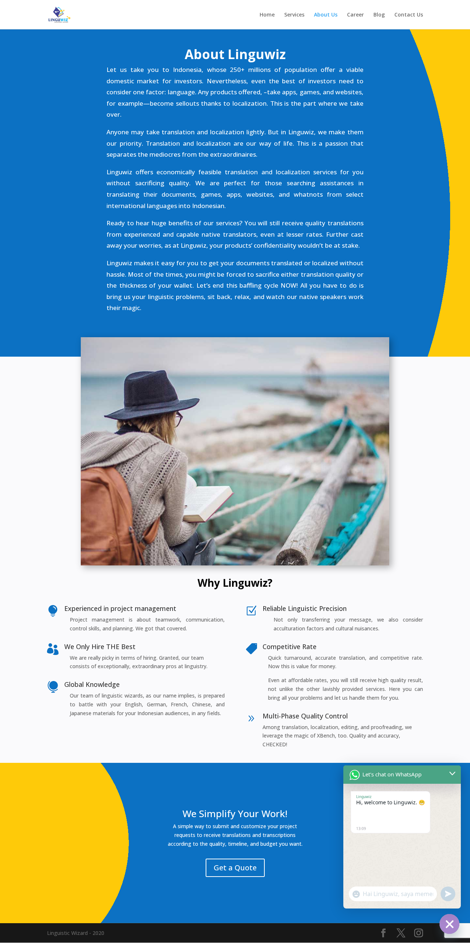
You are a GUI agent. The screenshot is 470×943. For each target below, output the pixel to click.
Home (267, 15)
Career (355, 15)
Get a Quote (235, 868)
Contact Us (408, 15)
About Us (325, 15)
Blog (379, 15)
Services (294, 15)
